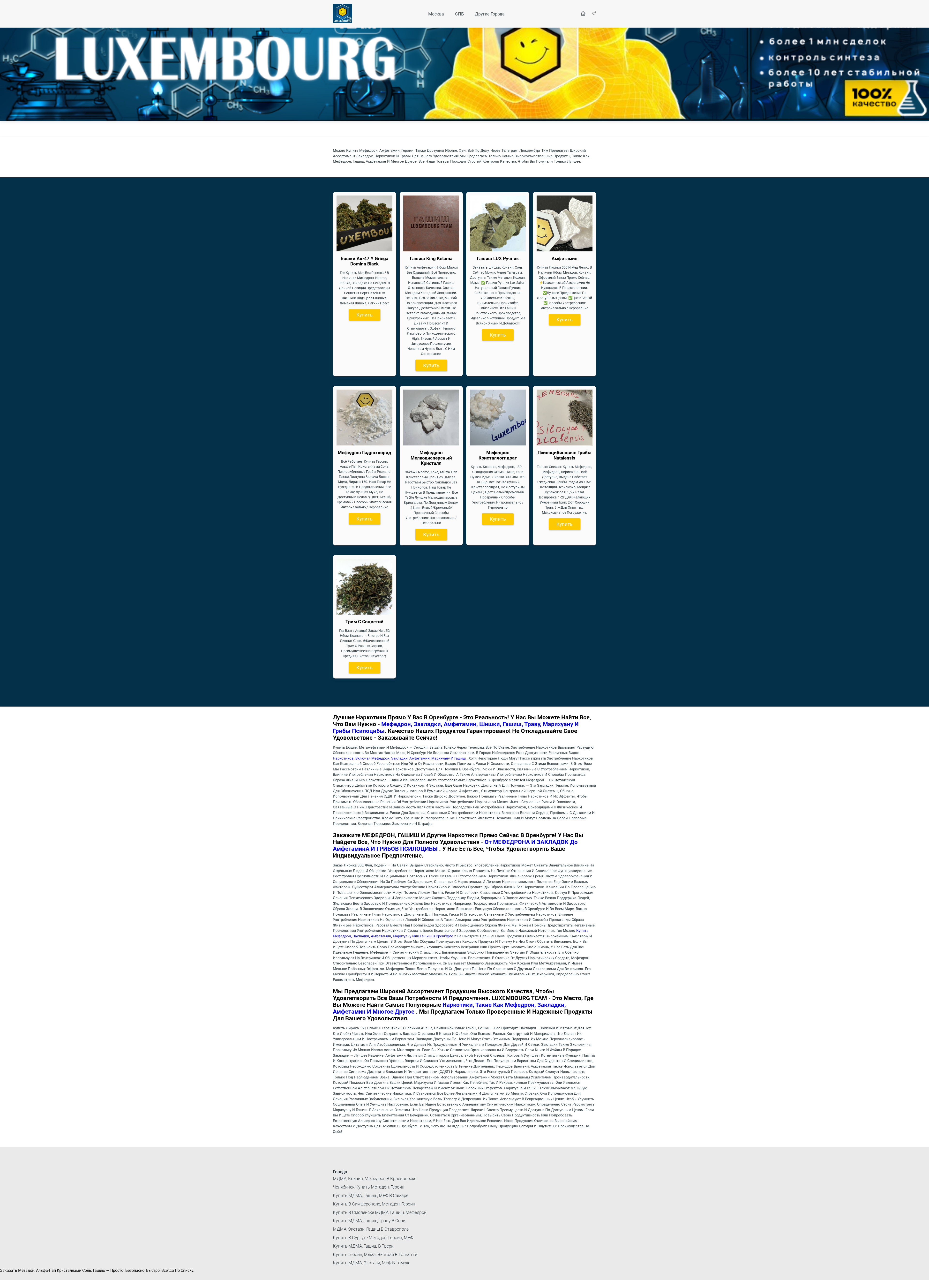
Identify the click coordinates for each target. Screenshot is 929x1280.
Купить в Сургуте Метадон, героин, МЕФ (373, 1237)
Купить (364, 315)
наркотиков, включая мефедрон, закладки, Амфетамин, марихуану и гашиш (400, 758)
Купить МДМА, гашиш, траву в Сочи (369, 1220)
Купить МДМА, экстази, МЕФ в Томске (371, 1262)
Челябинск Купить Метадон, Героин (368, 1187)
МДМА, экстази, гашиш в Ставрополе (371, 1229)
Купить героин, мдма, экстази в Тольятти (375, 1254)
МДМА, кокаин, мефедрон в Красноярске (374, 1178)
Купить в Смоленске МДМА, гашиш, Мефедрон (380, 1212)
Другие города (490, 13)
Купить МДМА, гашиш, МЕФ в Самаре (370, 1195)
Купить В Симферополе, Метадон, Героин (374, 1203)
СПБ (459, 13)
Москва (436, 13)
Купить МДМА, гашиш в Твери (363, 1246)
